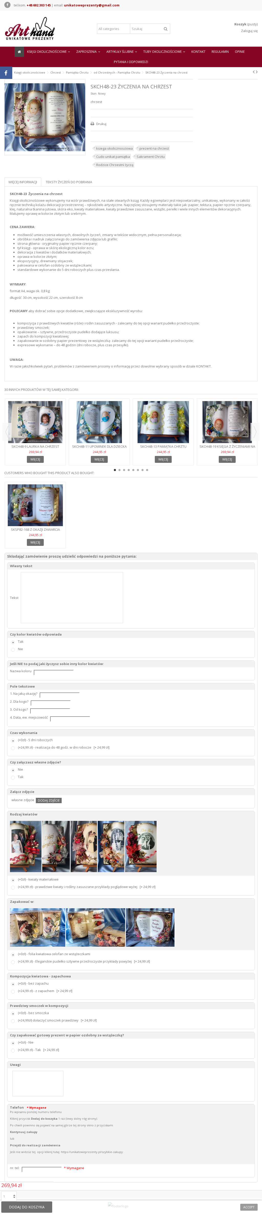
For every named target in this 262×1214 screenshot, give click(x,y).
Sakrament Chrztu (151, 156)
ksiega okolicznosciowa (114, 148)
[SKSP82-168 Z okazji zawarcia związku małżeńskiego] (35, 505)
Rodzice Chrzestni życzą (114, 164)
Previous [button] (7, 432)
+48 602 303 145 (39, 5)
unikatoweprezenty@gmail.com (91, 5)
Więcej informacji (22, 182)
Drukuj (100, 123)
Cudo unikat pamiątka (113, 156)
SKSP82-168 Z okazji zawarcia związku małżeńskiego (35, 531)
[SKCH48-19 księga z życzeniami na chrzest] (227, 422)
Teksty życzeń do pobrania (69, 182)
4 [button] (129, 470)
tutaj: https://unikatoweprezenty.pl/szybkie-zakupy (88, 1152)
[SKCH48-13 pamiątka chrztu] (163, 422)
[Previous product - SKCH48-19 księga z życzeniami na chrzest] (254, 72)
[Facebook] (7, 5)
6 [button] (138, 470)
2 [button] (119, 470)
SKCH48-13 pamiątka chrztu (163, 446)
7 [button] (142, 470)
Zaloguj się (249, 30)
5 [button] (133, 470)
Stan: (94, 93)
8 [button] (147, 470)
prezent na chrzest (154, 148)
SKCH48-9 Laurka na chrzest (35, 446)
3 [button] (124, 470)
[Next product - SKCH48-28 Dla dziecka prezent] (257, 72)
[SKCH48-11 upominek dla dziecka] (99, 422)
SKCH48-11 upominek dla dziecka (99, 446)
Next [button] (255, 432)
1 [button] (115, 470)
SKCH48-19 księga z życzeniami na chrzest (227, 448)
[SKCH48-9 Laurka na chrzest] (35, 422)
